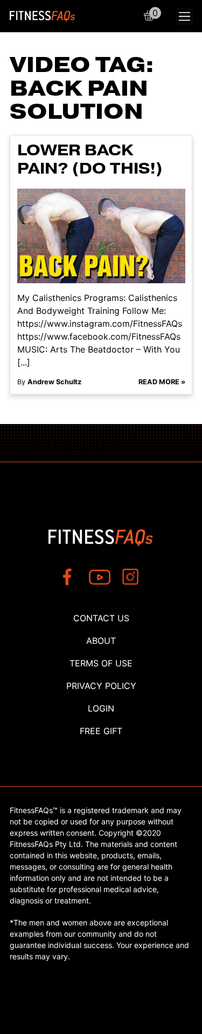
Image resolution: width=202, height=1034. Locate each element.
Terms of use (101, 663)
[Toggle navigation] (184, 16)
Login (101, 708)
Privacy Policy (101, 685)
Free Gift (101, 731)
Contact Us (101, 618)
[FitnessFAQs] (42, 16)
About (101, 640)
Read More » (161, 382)
